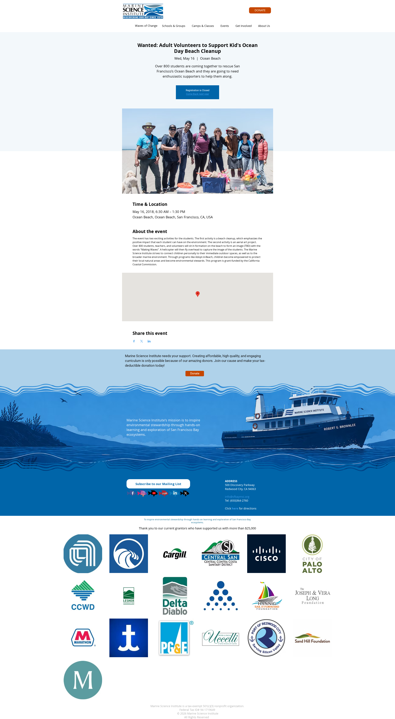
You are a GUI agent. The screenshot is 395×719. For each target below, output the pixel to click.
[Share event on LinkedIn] (149, 341)
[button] (173, 26)
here (235, 508)
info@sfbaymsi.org (237, 496)
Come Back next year (197, 94)
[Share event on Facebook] (134, 341)
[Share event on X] (141, 341)
